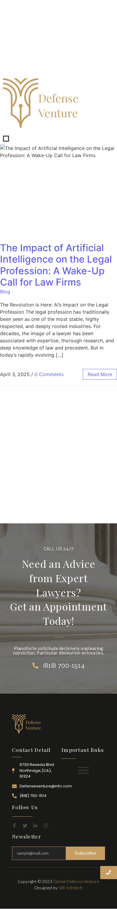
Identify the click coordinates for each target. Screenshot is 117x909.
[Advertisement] (58, 37)
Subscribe (85, 853)
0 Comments (49, 374)
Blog (5, 292)
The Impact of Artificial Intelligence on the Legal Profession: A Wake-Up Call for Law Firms (56, 265)
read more (100, 374)
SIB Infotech (71, 887)
